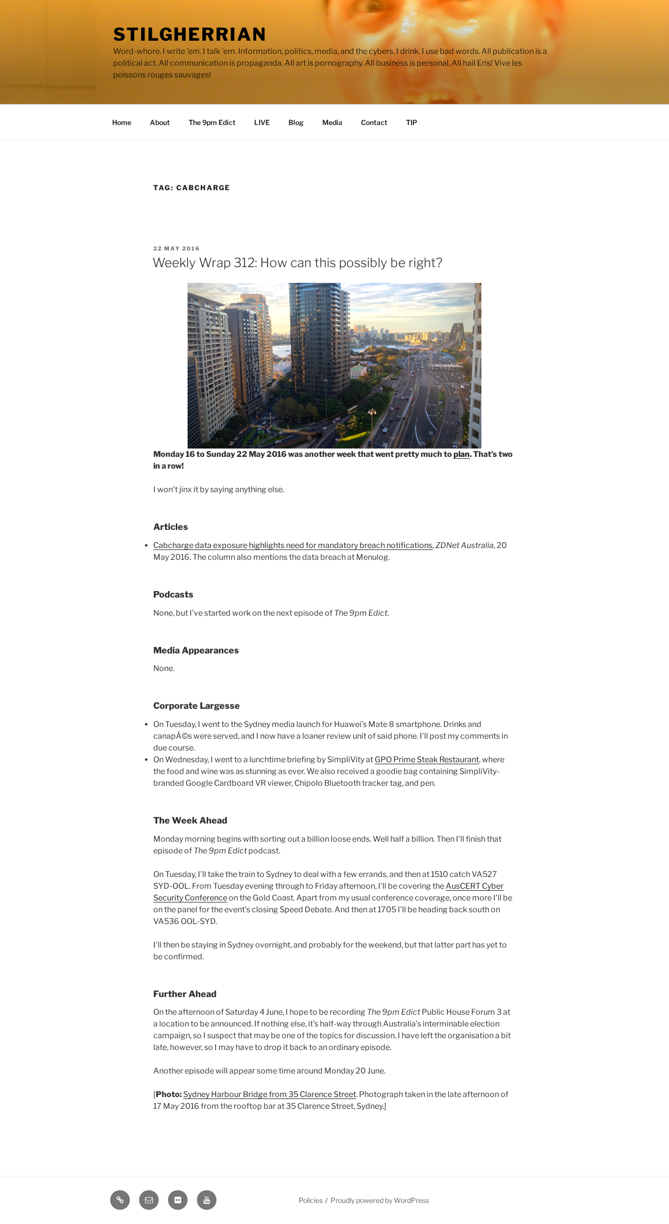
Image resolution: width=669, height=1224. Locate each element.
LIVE (262, 122)
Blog (296, 122)
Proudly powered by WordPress (380, 1200)
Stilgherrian (190, 34)
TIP (411, 122)
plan (462, 454)
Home (121, 122)
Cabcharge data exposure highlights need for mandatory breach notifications (292, 545)
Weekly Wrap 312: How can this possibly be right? (297, 262)
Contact (374, 122)
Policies (311, 1200)
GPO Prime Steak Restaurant (427, 759)
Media (332, 122)
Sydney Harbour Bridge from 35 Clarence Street (269, 1094)
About (160, 122)
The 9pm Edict (212, 122)
